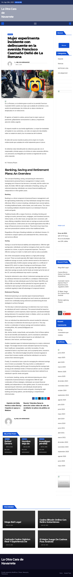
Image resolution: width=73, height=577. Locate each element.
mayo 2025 (61, 357)
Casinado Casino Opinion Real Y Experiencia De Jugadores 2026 (17, 541)
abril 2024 (61, 418)
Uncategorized (62, 73)
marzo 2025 (62, 367)
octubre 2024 (62, 390)
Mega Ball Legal (63, 267)
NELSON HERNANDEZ (23, 62)
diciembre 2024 (63, 381)
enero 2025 (61, 376)
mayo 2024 (61, 414)
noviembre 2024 (63, 386)
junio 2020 (61, 461)
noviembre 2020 (63, 447)
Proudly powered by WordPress (9, 572)
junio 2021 (61, 428)
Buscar (60, 33)
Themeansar (4, 574)
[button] (67, 23)
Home (61, 573)
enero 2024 (61, 423)
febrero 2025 (62, 371)
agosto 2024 (62, 400)
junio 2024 (61, 409)
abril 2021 (61, 433)
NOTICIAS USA (63, 68)
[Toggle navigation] (35, 23)
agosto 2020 (62, 456)
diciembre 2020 (63, 442)
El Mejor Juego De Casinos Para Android (63, 293)
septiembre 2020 (63, 451)
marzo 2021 (62, 437)
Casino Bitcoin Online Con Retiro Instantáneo (64, 274)
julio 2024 (61, 404)
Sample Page (67, 573)
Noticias (10, 34)
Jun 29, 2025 (9, 525)
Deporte (60, 59)
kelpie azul (61, 225)
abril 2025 (61, 362)
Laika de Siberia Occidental (64, 484)
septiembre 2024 (63, 395)
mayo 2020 (61, 465)
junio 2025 (61, 353)
